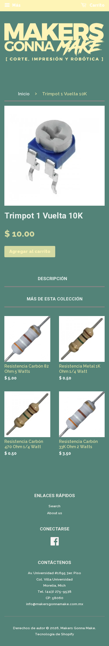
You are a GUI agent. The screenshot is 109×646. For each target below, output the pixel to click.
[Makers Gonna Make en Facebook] (54, 543)
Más (16, 5)
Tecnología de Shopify (54, 634)
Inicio (24, 93)
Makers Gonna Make (77, 628)
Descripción (52, 278)
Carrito (97, 5)
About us (54, 513)
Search (54, 506)
